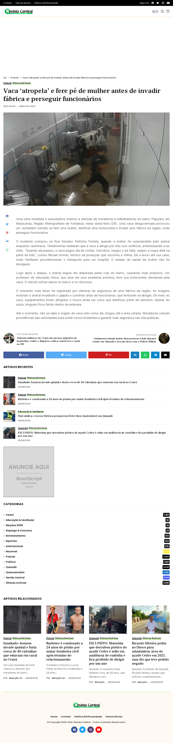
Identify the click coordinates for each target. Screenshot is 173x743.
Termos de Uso (113, 716)
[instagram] (163, 3)
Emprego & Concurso (87, 530)
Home (54, 716)
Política (87, 562)
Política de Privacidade (88, 716)
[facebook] (153, 3)
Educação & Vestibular (87, 520)
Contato (66, 716)
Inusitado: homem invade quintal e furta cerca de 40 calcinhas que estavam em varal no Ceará (77, 382)
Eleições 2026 (87, 525)
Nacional (87, 551)
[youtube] (168, 3)
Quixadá (87, 567)
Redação (100, 682)
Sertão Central (87, 577)
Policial (14, 77)
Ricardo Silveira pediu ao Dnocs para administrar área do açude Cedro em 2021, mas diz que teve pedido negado (150, 653)
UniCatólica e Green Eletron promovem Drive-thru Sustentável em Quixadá (65, 416)
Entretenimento (87, 535)
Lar (5, 77)
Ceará (87, 515)
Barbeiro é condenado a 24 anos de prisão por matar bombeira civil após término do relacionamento (81, 399)
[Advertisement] (86, 42)
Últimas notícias (87, 582)
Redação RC (15, 678)
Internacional (87, 546)
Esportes (87, 541)
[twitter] (158, 3)
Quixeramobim (87, 572)
